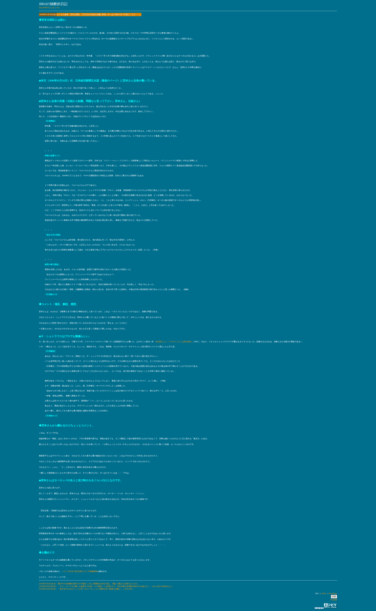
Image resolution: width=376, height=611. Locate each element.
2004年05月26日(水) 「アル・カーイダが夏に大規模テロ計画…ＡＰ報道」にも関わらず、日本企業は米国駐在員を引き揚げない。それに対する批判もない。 (106, 586)
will (57, 7)
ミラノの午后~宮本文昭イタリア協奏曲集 (79, 571)
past (52, 7)
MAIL (323, 593)
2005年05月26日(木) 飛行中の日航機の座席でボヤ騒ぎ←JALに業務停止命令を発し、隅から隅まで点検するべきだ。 (89, 584)
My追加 (333, 600)
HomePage (333, 593)
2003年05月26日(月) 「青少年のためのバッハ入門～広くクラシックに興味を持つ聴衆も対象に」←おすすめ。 (86, 589)
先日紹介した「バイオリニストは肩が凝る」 (174, 341)
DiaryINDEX (44, 7)
